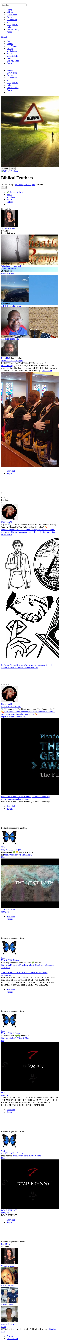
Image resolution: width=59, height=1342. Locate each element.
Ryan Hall (5, 358)
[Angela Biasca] (29, 1314)
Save (12, 169)
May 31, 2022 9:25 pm (11, 850)
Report (9, 473)
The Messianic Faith (10, 339)
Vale (3, 847)
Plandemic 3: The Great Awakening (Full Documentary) (25, 796)
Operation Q (6, 522)
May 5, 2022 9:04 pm (10, 960)
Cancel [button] (5, 169)
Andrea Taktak (7, 1305)
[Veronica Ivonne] (29, 218)
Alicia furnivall (7, 1285)
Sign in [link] (4, 36)
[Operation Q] (29, 512)
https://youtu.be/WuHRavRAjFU (18, 855)
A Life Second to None (11, 306)
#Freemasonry (7, 365)
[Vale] (29, 837)
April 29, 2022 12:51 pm (12, 1153)
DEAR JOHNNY (9, 1210)
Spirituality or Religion (25, 184)
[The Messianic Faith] (29, 321)
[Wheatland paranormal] (29, 248)
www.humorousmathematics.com (23, 667)
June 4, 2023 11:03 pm (11, 706)
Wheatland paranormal (11, 266)
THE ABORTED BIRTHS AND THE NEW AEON (24, 972)
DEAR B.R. (6, 1093)
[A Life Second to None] (29, 288)
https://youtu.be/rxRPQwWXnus (27, 1156)
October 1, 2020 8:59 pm (12, 360)
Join (3, 187)
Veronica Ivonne (8, 228)
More (3, 1326)
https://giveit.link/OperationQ (13, 717)
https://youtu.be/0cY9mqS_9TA (15, 1038)
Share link (11, 471)
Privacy (10, 1336)
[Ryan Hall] (29, 348)
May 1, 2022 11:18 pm (11, 1033)
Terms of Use (12, 1338)
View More (47, 370)
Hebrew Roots (7, 273)
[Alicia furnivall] (29, 1275)
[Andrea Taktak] (29, 1295)
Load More (6, 1244)
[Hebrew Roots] (29, 268)
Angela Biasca (7, 1324)
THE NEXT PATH (9, 909)
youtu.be (5, 912)
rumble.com (6, 975)
